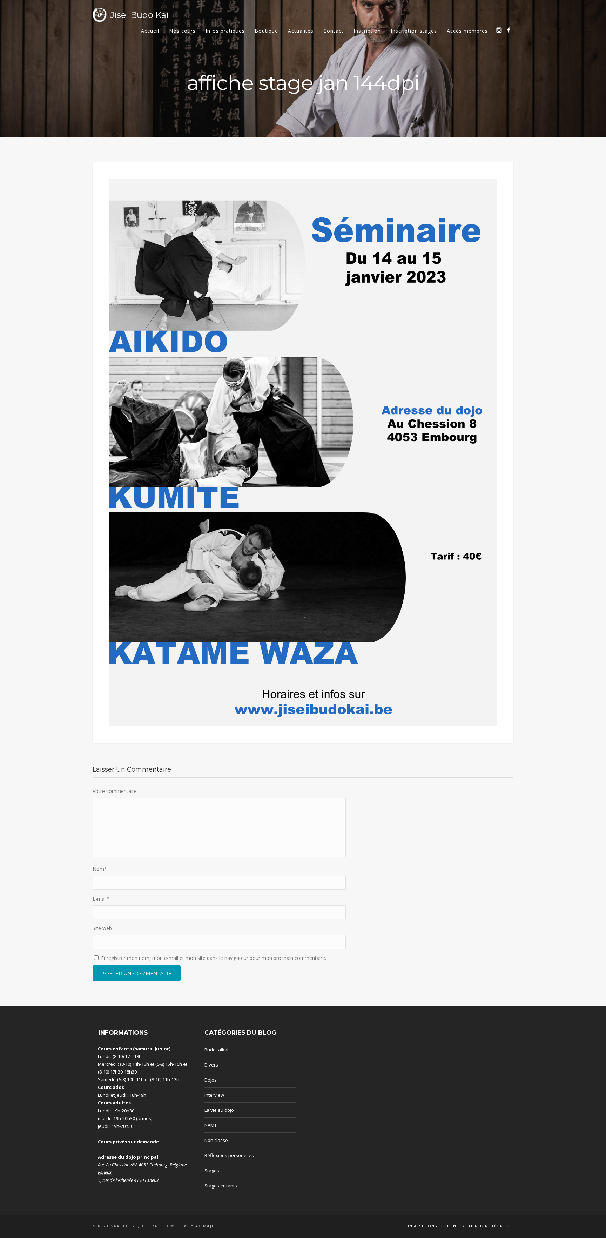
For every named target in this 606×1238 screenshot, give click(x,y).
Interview (214, 1095)
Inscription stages (414, 30)
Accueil (150, 30)
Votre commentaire (115, 791)
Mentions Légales (489, 1226)
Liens (453, 1226)
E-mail (101, 898)
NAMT (210, 1125)
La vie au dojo (219, 1110)
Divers (211, 1065)
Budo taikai (216, 1050)
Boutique (266, 30)
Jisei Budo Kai (139, 15)
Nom (100, 869)
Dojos (210, 1080)
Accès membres (467, 30)
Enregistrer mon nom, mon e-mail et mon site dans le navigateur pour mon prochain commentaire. (213, 958)
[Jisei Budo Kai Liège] (508, 30)
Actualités (301, 30)
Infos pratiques (225, 30)
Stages (211, 1171)
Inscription (367, 30)
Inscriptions (422, 1226)
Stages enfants (220, 1186)
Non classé (216, 1140)
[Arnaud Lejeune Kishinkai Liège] (498, 30)
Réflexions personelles (229, 1155)
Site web (102, 928)
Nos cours (182, 30)
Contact (333, 30)
